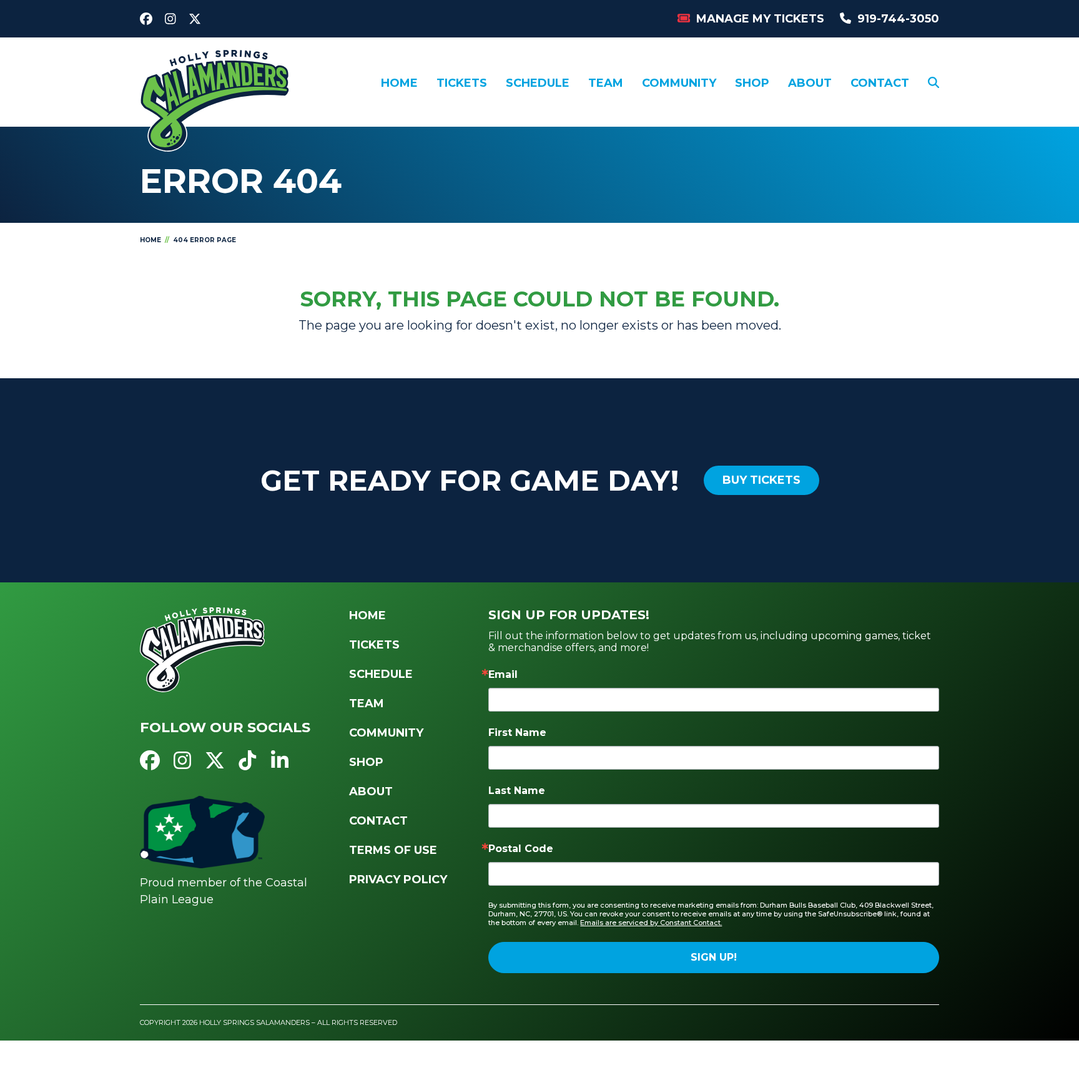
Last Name (516, 790)
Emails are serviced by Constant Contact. (651, 922)
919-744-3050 (898, 19)
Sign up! (714, 957)
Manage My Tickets (760, 19)
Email (503, 674)
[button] (933, 83)
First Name (517, 732)
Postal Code (520, 849)
